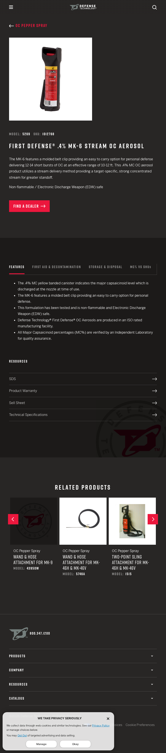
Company (16, 670)
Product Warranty (23, 390)
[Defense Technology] (83, 7)
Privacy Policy (101, 725)
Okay (75, 744)
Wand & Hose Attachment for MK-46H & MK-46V (83, 543)
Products (17, 656)
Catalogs (16, 698)
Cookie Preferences (140, 725)
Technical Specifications (28, 414)
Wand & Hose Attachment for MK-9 (33, 540)
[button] (13, 519)
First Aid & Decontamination (56, 266)
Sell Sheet (17, 403)
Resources (18, 684)
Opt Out (22, 735)
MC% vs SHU (140, 266)
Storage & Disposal (105, 266)
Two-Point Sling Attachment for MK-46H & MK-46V (132, 543)
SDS (12, 379)
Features (16, 266)
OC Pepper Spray (31, 25)
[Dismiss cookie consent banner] (108, 718)
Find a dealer (26, 206)
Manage (41, 744)
